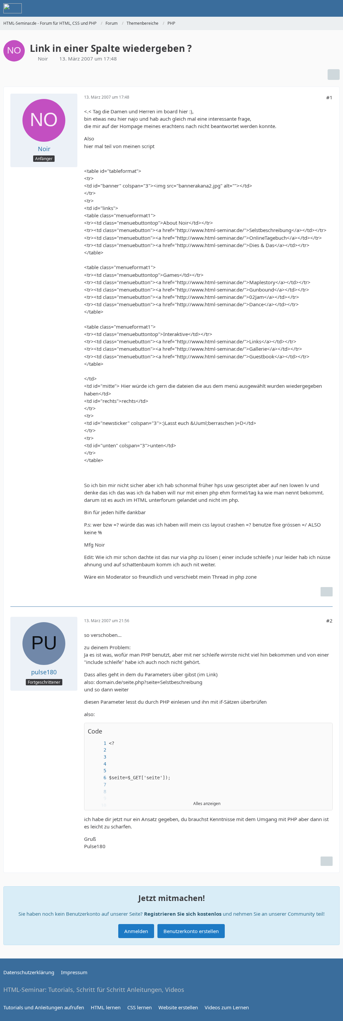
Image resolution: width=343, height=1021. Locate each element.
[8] (98, 791)
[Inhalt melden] (327, 591)
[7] (98, 784)
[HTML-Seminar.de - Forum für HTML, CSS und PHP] (12, 8)
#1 (329, 97)
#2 (329, 620)
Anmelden (136, 931)
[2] (98, 750)
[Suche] (300, 8)
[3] (98, 757)
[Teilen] (334, 74)
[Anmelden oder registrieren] (317, 8)
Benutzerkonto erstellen (191, 931)
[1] (98, 743)
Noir (43, 58)
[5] (98, 770)
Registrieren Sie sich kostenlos (182, 913)
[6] (98, 777)
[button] (324, 731)
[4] (98, 764)
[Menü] (334, 8)
